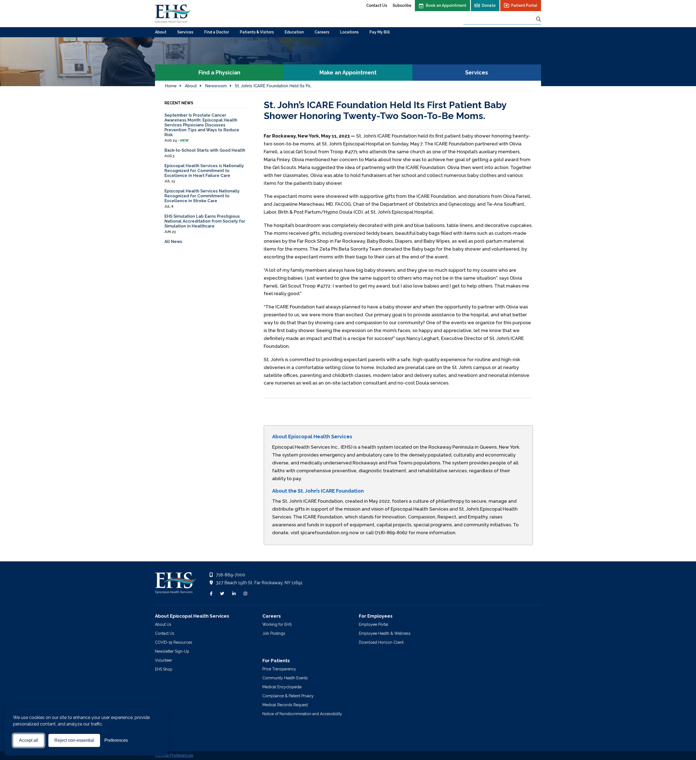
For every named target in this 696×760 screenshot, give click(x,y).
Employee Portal (373, 624)
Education (294, 32)
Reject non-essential (74, 740)
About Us (163, 624)
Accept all (28, 740)
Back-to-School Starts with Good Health (204, 153)
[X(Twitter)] (222, 594)
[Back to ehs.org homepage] (175, 584)
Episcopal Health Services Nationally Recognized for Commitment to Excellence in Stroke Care (202, 198)
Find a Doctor (216, 32)
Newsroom (216, 85)
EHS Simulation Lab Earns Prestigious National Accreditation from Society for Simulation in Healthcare (204, 224)
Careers (322, 32)
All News (173, 241)
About (160, 32)
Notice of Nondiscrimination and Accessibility (302, 714)
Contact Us (376, 5)
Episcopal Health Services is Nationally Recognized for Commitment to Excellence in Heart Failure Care (204, 173)
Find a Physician (219, 72)
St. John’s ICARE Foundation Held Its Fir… (273, 85)
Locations (349, 32)
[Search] (538, 19)
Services (185, 32)
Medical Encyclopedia (282, 687)
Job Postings (273, 633)
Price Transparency (279, 669)
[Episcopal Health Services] (172, 13)
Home (171, 85)
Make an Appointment (348, 72)
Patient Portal (524, 5)
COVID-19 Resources (173, 642)
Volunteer (163, 660)
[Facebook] (211, 594)
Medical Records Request (285, 705)
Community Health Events (285, 678)
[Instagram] (245, 594)
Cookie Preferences (174, 755)
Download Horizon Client (381, 642)
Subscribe (402, 5)
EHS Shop (163, 669)
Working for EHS (276, 624)
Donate (489, 5)
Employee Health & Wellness (385, 633)
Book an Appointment (446, 5)
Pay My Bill (379, 32)
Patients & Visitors (257, 32)
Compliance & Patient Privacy (288, 696)
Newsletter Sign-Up (172, 651)
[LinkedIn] (233, 594)
